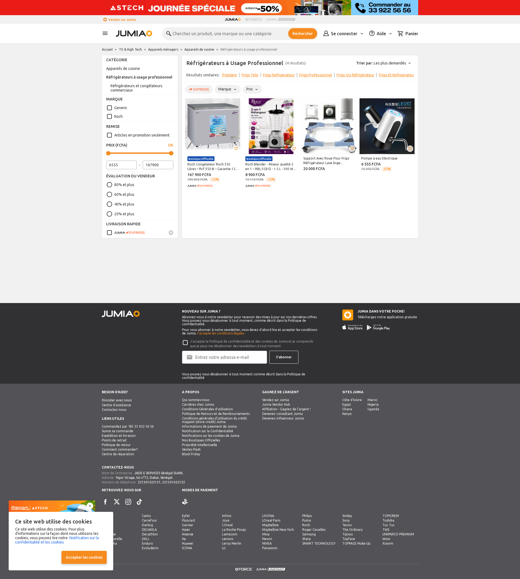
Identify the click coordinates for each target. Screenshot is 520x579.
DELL (146, 539)
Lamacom (229, 534)
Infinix (226, 516)
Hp (184, 539)
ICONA (187, 548)
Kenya (347, 413)
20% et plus (124, 214)
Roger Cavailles (314, 529)
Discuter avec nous (117, 400)
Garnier (187, 525)
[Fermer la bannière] (89, 505)
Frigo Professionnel (315, 75)
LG (224, 548)
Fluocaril (188, 520)
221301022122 (173, 482)
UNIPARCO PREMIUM (398, 534)
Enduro (147, 543)
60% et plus (124, 194)
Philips (307, 516)
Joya (225, 520)
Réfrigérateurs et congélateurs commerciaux (136, 88)
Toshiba (388, 520)
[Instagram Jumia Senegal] (128, 502)
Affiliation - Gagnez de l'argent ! (286, 409)
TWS (385, 529)
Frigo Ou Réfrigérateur (355, 75)
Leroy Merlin (231, 543)
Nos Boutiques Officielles (201, 440)
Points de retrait (114, 440)
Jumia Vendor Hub (276, 404)
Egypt (346, 404)
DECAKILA (149, 529)
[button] (236, 148)
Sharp (306, 539)
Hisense (187, 534)
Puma (306, 520)
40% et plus (124, 204)
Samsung (309, 534)
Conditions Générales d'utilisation (207, 409)
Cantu (146, 516)
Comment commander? (120, 449)
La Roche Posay (234, 529)
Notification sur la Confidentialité (207, 431)
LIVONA (268, 516)
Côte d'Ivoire (352, 400)
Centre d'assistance (116, 405)
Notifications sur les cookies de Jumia (210, 435)
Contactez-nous (114, 409)
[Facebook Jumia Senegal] (105, 502)
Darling (147, 525)
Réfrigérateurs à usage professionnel (139, 77)
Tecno (347, 525)
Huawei (187, 543)
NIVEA (267, 543)
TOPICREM (390, 516)
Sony (346, 520)
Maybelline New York (278, 529)
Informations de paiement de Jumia (209, 426)
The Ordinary (352, 529)
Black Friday (191, 454)
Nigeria (373, 404)
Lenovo (227, 539)
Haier (186, 529)
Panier (411, 33)
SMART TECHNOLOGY (319, 543)
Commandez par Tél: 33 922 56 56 (128, 426)
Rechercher (302, 33)
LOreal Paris (271, 520)
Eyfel (186, 516)
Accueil (107, 49)
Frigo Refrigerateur (279, 75)
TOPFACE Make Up (356, 543)
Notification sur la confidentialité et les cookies (57, 540)
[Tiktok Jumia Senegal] (139, 502)
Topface (348, 539)
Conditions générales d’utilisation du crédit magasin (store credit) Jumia (214, 420)
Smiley (347, 516)
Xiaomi (387, 543)
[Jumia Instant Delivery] (280, 19)
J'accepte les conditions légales (220, 333)
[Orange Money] (193, 502)
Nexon (267, 539)
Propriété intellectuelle (199, 445)
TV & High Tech (130, 49)
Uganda (373, 409)
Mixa (265, 534)
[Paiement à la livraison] (185, 502)
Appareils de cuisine (199, 49)
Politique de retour (116, 445)
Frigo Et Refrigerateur (397, 75)
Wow (386, 539)
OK (170, 145)
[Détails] (170, 232)
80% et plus (124, 185)
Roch (118, 116)
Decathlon (150, 534)
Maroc (373, 400)
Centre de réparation (118, 454)
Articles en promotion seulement (142, 135)
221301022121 (149, 482)
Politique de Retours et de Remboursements (216, 413)
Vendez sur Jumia (122, 19)
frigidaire (229, 75)
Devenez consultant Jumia (282, 413)
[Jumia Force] (253, 19)
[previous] (189, 76)
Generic (120, 108)
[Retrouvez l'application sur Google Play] (378, 327)
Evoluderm (150, 548)
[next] (410, 76)
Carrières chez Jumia (198, 404)
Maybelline (270, 525)
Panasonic (270, 548)
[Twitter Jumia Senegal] (116, 502)
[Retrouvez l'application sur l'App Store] (352, 327)
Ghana (347, 409)
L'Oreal (227, 525)
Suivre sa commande (117, 431)
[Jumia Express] (125, 232)
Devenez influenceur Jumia (283, 418)
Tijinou (347, 534)
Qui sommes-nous (195, 400)
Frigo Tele (250, 75)
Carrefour (149, 520)
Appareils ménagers (163, 49)
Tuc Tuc (388, 525)
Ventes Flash (191, 449)
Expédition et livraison (119, 435)
